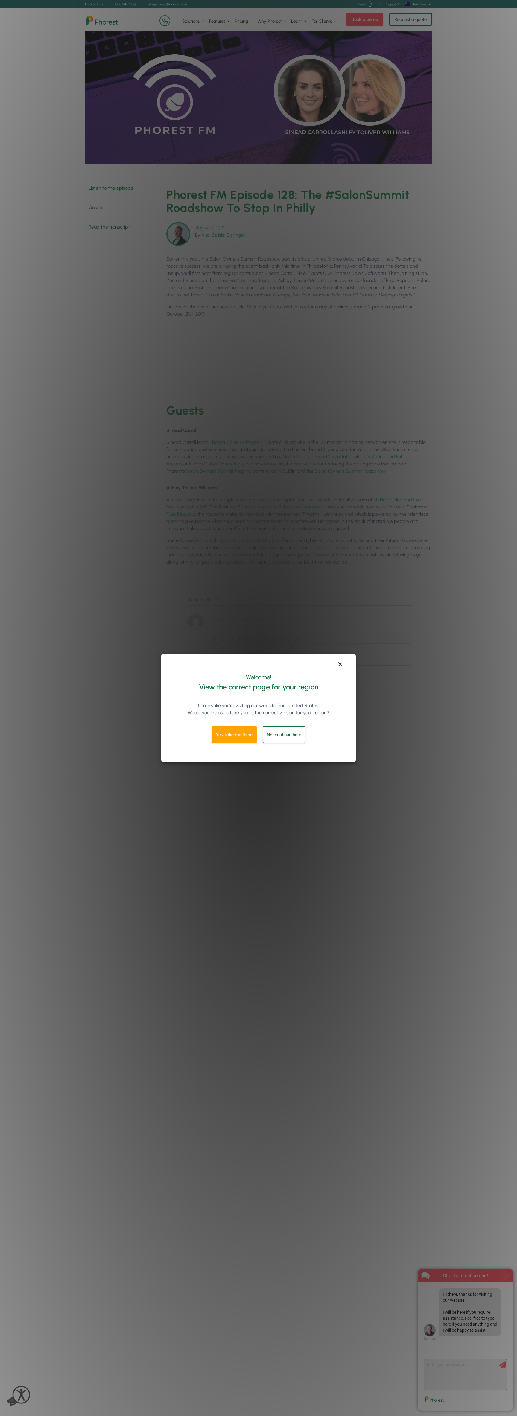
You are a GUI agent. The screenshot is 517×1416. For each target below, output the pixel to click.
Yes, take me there (234, 734)
